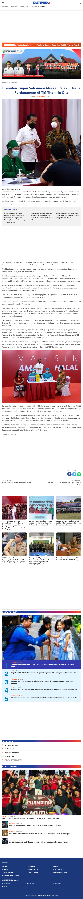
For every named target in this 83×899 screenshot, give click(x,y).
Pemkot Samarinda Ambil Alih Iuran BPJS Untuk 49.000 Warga (67, 559)
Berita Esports (9, 766)
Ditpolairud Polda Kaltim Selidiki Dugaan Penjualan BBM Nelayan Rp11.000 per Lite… (44, 673)
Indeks (4, 866)
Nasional (14, 679)
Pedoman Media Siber (10, 876)
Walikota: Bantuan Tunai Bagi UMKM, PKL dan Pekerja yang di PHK (39, 45)
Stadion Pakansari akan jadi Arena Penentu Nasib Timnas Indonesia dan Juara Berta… (44, 698)
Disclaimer (57, 869)
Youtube (6, 887)
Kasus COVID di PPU (12, 752)
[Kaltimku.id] (41, 3)
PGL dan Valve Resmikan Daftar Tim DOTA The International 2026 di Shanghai (39, 834)
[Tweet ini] (74, 474)
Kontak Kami (33, 872)
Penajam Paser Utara (13, 760)
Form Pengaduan (60, 872)
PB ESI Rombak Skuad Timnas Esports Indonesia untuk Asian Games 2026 (38, 842)
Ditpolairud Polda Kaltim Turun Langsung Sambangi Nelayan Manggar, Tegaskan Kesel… (42, 665)
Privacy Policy (33, 869)
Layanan (14, 662)
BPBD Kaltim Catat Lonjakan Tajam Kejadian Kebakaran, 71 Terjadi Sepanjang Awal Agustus (14, 560)
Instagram (58, 883)
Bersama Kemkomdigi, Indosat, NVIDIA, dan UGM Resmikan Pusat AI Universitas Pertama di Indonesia (41, 216)
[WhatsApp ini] (79, 474)
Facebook (7, 883)
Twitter (31, 883)
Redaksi (5, 869)
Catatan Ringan (16, 696)
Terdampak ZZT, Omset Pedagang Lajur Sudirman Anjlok (64, 482)
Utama (13, 671)
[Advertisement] (41, 26)
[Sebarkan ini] (69, 474)
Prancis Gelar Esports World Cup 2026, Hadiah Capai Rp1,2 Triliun (35, 825)
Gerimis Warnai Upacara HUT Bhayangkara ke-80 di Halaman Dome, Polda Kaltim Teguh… (42, 682)
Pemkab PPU (9, 756)
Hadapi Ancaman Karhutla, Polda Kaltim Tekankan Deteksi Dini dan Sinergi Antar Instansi (67, 215)
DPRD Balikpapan (12, 745)
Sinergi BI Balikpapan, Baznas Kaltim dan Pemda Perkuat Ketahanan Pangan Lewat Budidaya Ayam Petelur (40, 561)
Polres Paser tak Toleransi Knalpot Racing (16, 481)
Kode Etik (31, 866)
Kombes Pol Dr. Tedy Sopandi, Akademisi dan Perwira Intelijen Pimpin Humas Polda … (45, 689)
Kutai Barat (9, 749)
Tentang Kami (7, 872)
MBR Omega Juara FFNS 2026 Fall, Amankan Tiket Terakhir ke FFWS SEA (30, 818)
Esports (4, 816)
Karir (55, 866)
